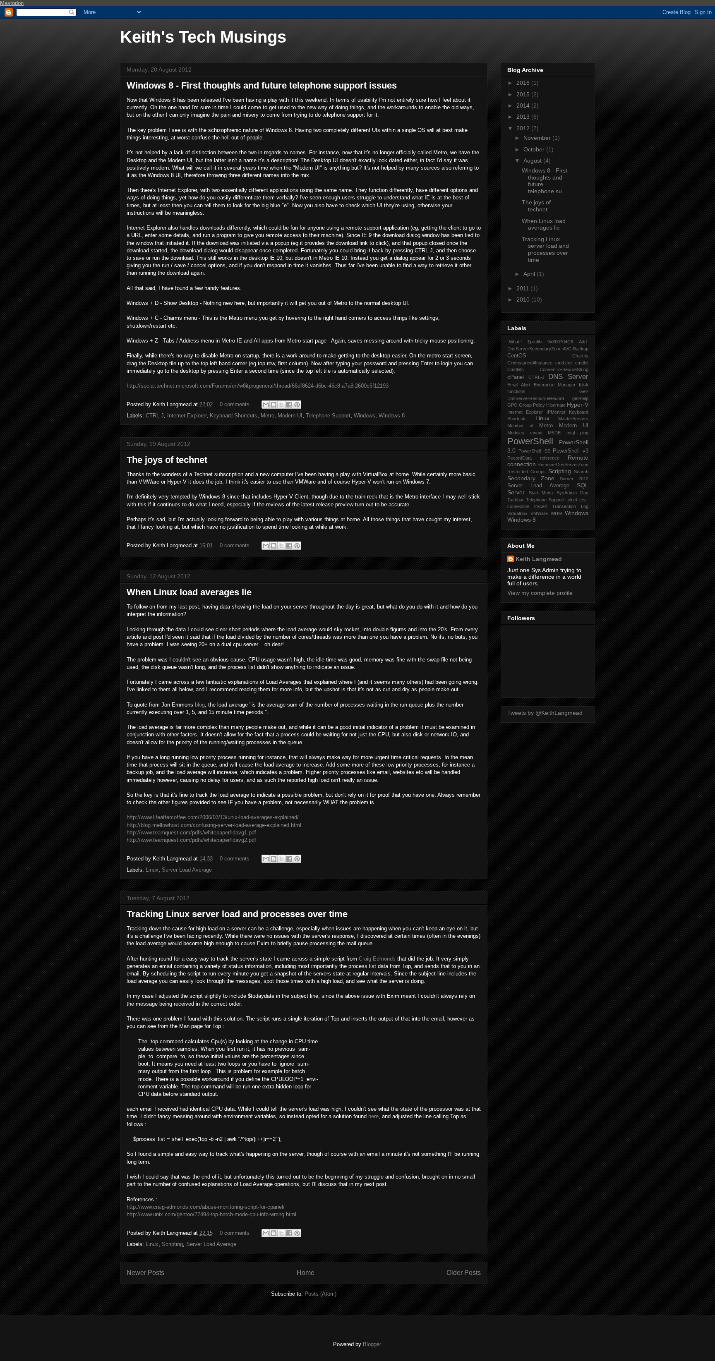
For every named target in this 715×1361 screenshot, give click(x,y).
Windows (364, 415)
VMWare (539, 513)
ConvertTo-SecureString (564, 369)
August (533, 160)
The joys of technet (167, 460)
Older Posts (463, 1272)
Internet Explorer (186, 415)
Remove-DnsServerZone (562, 464)
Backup (580, 348)
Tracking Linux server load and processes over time (237, 914)
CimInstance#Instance (529, 362)
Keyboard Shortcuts (233, 415)
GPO (512, 405)
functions (516, 391)
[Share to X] (281, 404)
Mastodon (12, 3)
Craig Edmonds (377, 959)
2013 (523, 116)
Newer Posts (145, 1272)
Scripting (172, 1244)
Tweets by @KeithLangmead (545, 712)
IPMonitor (556, 412)
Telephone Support (328, 415)
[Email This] (266, 404)
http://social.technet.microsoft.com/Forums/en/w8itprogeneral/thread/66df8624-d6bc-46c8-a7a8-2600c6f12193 (258, 386)
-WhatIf (514, 341)
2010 (523, 299)
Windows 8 (392, 415)
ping (584, 432)
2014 (523, 105)
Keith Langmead (539, 559)
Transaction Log (570, 506)
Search (581, 471)
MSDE (554, 432)
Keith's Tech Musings (203, 37)
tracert (540, 506)
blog (200, 705)
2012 (523, 128)
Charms (580, 355)
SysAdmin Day (573, 492)
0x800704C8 (560, 341)
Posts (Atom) (320, 1294)
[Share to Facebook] (289, 404)
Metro (267, 415)
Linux (152, 870)
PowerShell (530, 441)
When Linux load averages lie (189, 592)
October (534, 149)
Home (305, 1272)
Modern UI (290, 415)
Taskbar (515, 499)
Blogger (372, 1344)
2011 (523, 288)
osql (570, 432)
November (537, 137)
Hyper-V (577, 404)
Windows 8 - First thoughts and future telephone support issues (262, 85)
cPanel (515, 377)
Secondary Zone (530, 478)
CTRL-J (155, 415)
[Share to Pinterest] (297, 404)
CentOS (516, 356)
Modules (515, 432)
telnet (571, 499)
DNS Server (568, 377)
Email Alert (518, 384)
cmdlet (581, 362)
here (373, 1116)
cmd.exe (564, 362)
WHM (556, 513)
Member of (520, 425)
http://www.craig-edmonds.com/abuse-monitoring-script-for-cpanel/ (206, 1207)
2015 (523, 94)
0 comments (235, 404)
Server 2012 (574, 478)
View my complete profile (540, 592)
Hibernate (556, 405)
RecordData (519, 457)
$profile (535, 341)
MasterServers (573, 418)
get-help (580, 398)
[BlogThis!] (273, 404)
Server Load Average (187, 870)
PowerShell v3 (570, 451)
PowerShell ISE (534, 450)
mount (536, 432)
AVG (567, 348)
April (530, 274)
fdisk (583, 384)
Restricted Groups (526, 471)
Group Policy (532, 405)
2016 (523, 82)
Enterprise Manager (555, 384)
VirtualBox (517, 513)
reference (549, 457)
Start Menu (541, 492)
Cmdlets (515, 369)
